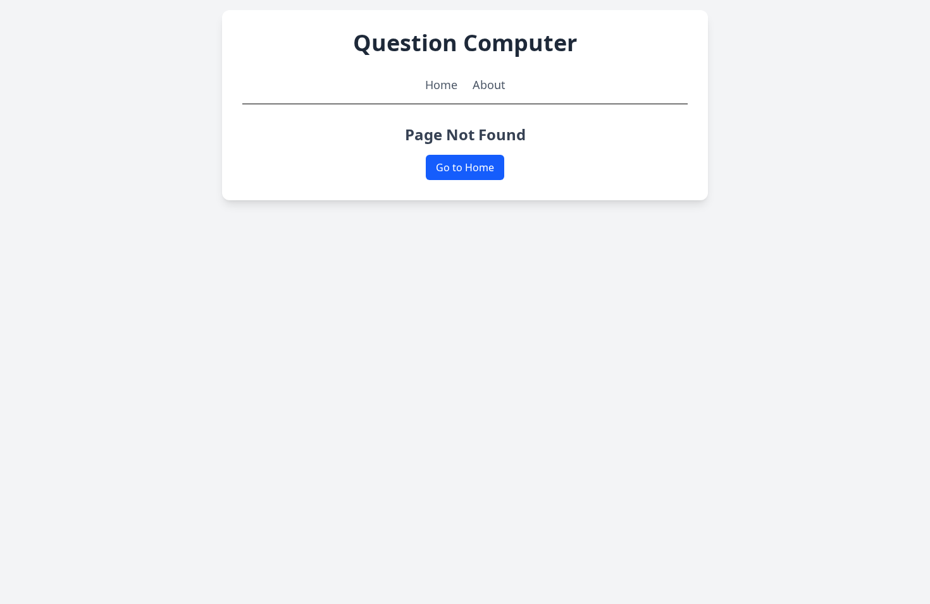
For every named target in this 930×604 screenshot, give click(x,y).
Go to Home (465, 167)
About (489, 84)
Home (441, 84)
